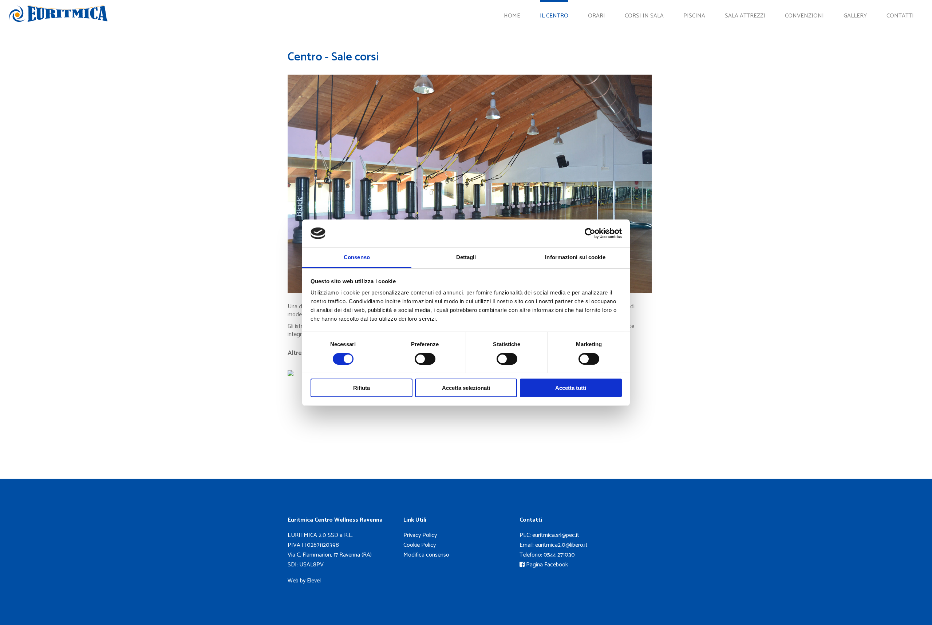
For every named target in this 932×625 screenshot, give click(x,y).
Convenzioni (804, 16)
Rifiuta (361, 388)
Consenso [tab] (357, 257)
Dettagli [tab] (466, 257)
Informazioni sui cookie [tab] (575, 257)
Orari (596, 16)
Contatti (900, 16)
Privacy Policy (420, 535)
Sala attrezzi (745, 16)
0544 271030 (559, 555)
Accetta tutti (570, 388)
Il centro (554, 16)
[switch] (425, 359)
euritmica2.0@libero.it (561, 545)
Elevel (314, 581)
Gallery (855, 16)
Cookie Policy (419, 545)
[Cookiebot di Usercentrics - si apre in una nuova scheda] (590, 233)
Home (512, 16)
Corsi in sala (644, 16)
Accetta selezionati (466, 388)
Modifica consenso (426, 555)
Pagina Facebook (546, 565)
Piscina (694, 16)
